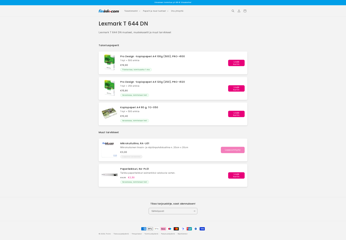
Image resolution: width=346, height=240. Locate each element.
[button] (132, 11)
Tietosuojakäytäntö (121, 234)
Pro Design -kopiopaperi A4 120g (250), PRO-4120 (152, 82)
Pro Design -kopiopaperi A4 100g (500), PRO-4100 (152, 56)
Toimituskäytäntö (151, 234)
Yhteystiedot (137, 234)
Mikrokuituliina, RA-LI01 (134, 143)
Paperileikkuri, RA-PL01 (134, 169)
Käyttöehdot (183, 234)
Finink (108, 234)
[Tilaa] (194, 211)
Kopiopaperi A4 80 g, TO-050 (139, 107)
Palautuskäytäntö (168, 234)
